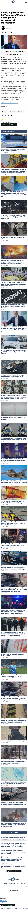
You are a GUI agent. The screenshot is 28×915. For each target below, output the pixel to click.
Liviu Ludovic (10, 27)
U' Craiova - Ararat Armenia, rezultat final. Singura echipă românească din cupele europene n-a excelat (13, 676)
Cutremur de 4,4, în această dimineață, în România (13, 418)
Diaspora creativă (5, 887)
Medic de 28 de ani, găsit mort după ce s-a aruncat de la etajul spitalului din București (13, 803)
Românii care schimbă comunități (19, 887)
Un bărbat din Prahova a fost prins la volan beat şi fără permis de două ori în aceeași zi (13, 438)
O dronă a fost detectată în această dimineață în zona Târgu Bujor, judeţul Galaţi (14, 481)
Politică (5, 883)
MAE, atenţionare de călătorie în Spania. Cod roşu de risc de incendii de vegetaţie (13, 502)
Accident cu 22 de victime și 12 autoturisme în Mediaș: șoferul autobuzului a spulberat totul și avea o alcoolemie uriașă (13, 698)
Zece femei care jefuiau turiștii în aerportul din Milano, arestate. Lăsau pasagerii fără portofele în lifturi (13, 824)
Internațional (12, 883)
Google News (7, 120)
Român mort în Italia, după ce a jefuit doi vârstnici (12, 238)
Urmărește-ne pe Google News (15, 54)
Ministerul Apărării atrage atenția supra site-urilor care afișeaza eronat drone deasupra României (14, 306)
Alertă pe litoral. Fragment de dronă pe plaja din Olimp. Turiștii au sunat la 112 (12, 375)
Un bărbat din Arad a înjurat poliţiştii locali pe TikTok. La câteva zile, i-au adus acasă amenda (13, 352)
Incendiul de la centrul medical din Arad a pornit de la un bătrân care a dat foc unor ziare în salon (13, 460)
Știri (8, 8)
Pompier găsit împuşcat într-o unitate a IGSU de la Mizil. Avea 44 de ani (12, 655)
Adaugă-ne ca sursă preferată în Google (15, 51)
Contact (20, 908)
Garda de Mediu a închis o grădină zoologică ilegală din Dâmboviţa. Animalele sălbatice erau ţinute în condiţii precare (14, 761)
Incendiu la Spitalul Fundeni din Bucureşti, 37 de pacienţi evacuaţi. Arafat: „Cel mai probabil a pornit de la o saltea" (13, 545)
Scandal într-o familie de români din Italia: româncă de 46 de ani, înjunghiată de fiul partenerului (13, 216)
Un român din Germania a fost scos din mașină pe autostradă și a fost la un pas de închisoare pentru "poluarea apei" (13, 633)
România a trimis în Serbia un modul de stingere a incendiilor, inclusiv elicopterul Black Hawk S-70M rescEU (13, 523)
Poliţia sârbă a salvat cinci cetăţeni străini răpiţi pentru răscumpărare (13, 149)
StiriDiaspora (3, 8)
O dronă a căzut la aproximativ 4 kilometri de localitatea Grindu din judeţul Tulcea (13, 782)
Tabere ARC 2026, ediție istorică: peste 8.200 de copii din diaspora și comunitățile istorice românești (13, 284)
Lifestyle (23, 883)
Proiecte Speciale (14, 890)
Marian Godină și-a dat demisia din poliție (13, 741)
